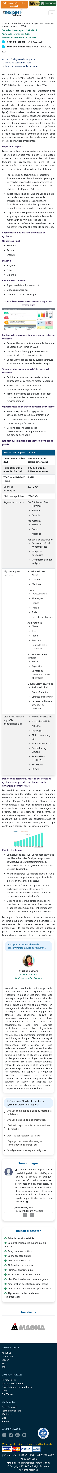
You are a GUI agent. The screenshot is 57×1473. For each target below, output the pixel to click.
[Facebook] (5, 1436)
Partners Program (11, 1410)
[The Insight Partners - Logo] (13, 13)
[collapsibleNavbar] (51, 12)
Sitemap (6, 1421)
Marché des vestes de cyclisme (21, 66)
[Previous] (23, 1215)
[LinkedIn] (18, 1436)
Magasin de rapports (24, 59)
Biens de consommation (18, 62)
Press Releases (9, 1407)
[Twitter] (11, 1436)
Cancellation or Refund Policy (17, 1387)
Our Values (7, 1394)
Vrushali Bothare (28, 970)
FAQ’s (4, 1390)
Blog (4, 1417)
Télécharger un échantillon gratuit (14, 4)
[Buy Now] (42, 3)
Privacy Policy (9, 1379)
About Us (6, 1352)
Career (5, 1359)
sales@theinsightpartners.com (34, 1462)
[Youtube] (25, 1436)
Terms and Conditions (13, 1383)
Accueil (6, 59)
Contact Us (7, 1356)
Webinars (7, 1414)
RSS (4, 1363)
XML (4, 1367)
